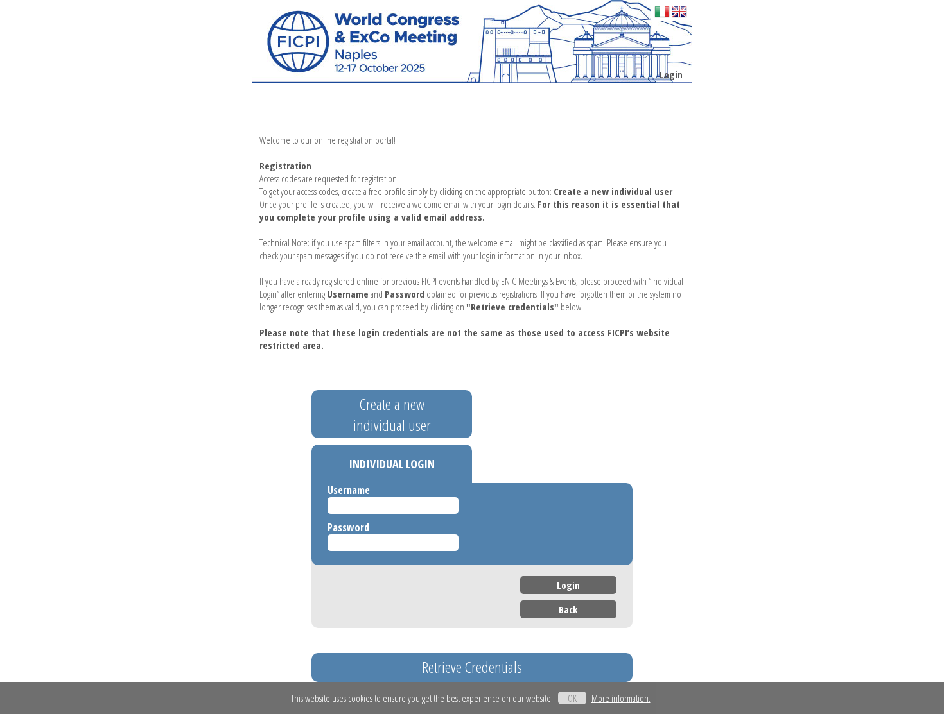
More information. (621, 698)
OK (572, 698)
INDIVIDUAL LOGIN (392, 464)
